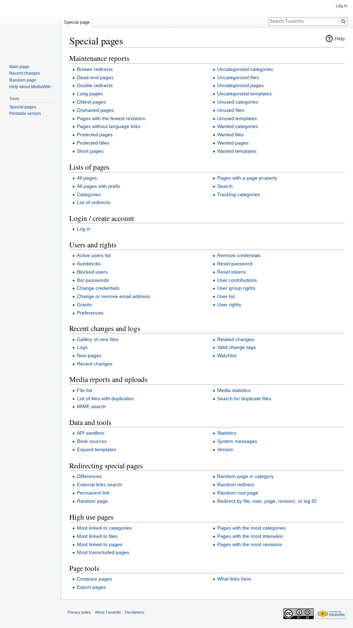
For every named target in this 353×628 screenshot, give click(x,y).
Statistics (226, 433)
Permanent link (93, 493)
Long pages (90, 93)
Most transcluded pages (103, 552)
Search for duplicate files (244, 398)
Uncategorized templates (244, 93)
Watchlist (226, 355)
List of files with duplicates (105, 398)
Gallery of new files (97, 339)
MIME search (91, 406)
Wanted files (230, 134)
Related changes (235, 339)
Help (340, 38)
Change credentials (98, 288)
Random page (92, 501)
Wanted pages (233, 143)
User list (226, 296)
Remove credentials (239, 255)
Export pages (91, 587)
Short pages (90, 151)
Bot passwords (93, 280)
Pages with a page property (247, 178)
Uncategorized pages (240, 85)
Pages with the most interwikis (250, 536)
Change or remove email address (113, 296)
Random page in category (245, 476)
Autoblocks (89, 263)
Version (225, 449)
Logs (82, 347)
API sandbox (90, 433)
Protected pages (95, 134)
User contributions (237, 280)
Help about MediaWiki (30, 86)
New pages (89, 355)
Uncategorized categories (245, 69)
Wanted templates (236, 151)
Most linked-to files (97, 536)
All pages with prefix (98, 186)
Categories (89, 194)
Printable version (25, 113)
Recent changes (94, 363)
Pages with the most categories (251, 528)
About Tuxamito (108, 612)
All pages (87, 178)
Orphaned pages (95, 110)
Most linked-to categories (104, 528)
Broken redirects (95, 69)
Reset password (234, 263)
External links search (99, 484)
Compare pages (94, 579)
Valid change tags (236, 347)
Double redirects (95, 85)
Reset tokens (231, 272)
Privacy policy (79, 612)
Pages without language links (108, 126)
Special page (77, 22)
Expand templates (96, 449)
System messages (237, 441)
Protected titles (93, 143)
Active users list (94, 255)
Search (225, 186)
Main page (19, 66)
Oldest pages (91, 102)
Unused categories (237, 102)
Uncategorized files (238, 77)
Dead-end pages (95, 77)
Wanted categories (237, 126)
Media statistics (234, 390)
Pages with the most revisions (249, 544)
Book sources (92, 441)
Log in (83, 229)
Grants (84, 304)
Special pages (22, 107)
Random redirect (235, 484)
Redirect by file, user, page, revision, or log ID (266, 501)
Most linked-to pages (99, 544)
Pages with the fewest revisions (111, 118)
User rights (229, 304)
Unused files (230, 110)
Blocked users (92, 272)
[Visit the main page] (30, 27)
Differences (89, 476)
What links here (234, 579)
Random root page (237, 493)
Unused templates (237, 118)
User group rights (236, 288)
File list (84, 390)
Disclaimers (134, 612)
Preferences (90, 313)
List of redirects (93, 202)
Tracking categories (238, 194)
